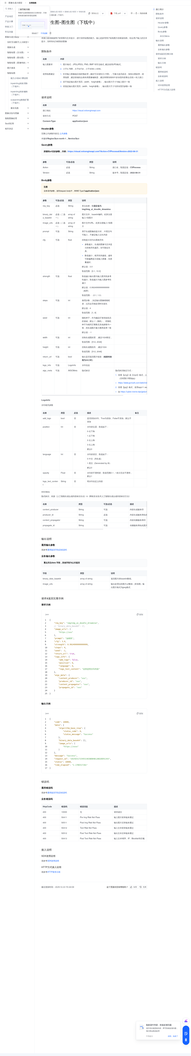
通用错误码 (163, 72)
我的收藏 (143, 13)
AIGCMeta (164, 36)
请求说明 (160, 18)
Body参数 (162, 31)
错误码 (159, 67)
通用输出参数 (164, 45)
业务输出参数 (164, 49)
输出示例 (162, 63)
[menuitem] (17, 78)
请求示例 (162, 58)
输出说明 (160, 40)
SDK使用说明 (164, 85)
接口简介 (160, 9)
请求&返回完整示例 (164, 54)
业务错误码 (163, 76)
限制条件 (160, 14)
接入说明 (160, 80)
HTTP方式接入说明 (166, 89)
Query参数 (163, 27)
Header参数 (163, 22)
